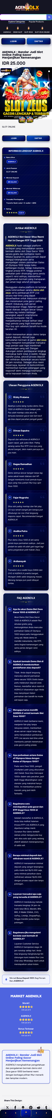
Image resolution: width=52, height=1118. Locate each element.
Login (13, 41)
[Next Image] (50, 94)
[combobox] (23, 17)
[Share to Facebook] (15, 1107)
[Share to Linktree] (23, 1107)
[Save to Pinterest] (30, 1107)
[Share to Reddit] (38, 1107)
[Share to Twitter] (7, 1107)
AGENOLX (11, 245)
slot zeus (41, 340)
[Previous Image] (2, 94)
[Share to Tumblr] (46, 1107)
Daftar (39, 41)
